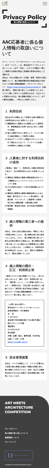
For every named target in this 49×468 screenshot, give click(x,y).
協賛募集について (12, 437)
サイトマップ (10, 442)
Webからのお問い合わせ (17, 342)
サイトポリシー (11, 428)
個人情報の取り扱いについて (16, 433)
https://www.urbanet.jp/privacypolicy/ (24, 87)
